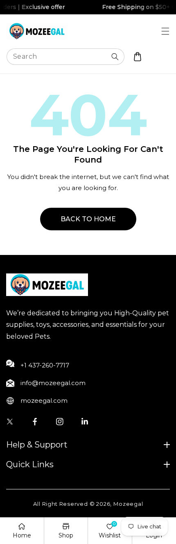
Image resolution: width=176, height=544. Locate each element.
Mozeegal (128, 503)
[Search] (115, 56)
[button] (165, 31)
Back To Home (88, 219)
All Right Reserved (60, 503)
